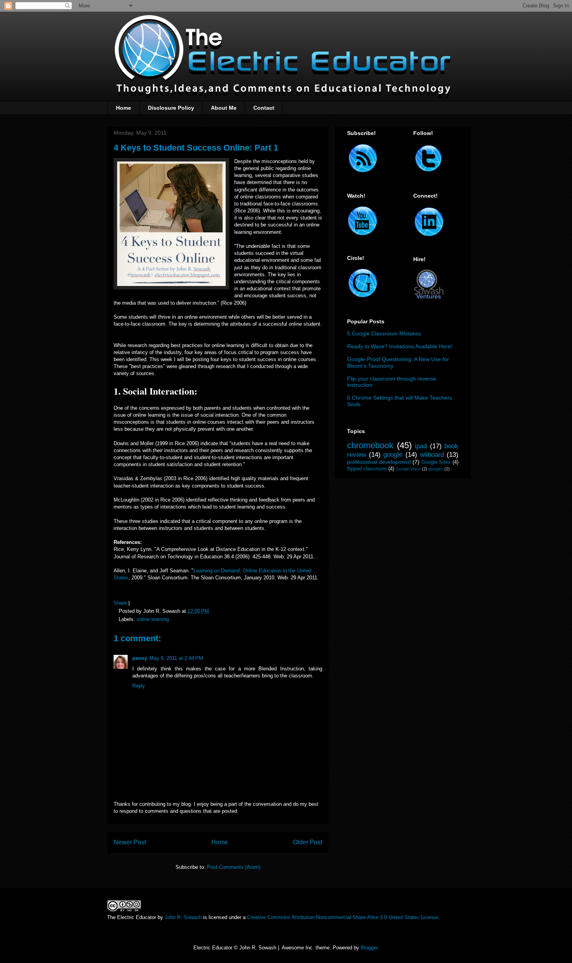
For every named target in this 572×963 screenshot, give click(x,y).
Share (120, 603)
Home (123, 108)
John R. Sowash (183, 917)
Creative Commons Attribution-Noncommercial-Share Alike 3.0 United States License (342, 917)
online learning (153, 619)
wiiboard (432, 454)
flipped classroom (367, 469)
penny (139, 658)
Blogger (369, 948)
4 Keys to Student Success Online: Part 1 (196, 148)
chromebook (370, 445)
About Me (224, 108)
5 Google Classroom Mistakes (384, 333)
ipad (421, 446)
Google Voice (408, 469)
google (392, 454)
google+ (435, 469)
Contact (263, 108)
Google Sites (436, 462)
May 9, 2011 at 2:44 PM (176, 658)
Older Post (307, 842)
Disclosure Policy (171, 108)
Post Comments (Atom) (233, 867)
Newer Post (130, 842)
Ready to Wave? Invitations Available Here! (400, 346)
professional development (379, 462)
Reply (138, 686)
